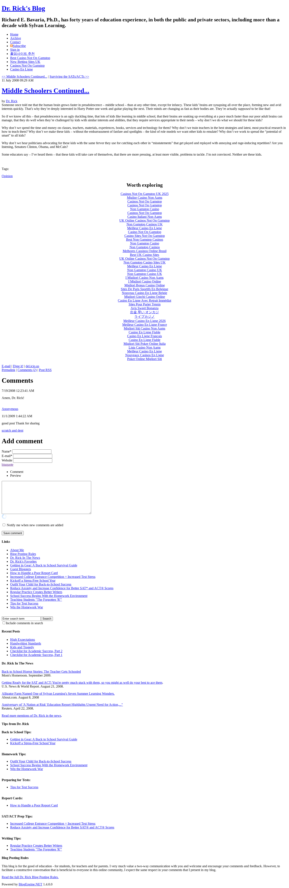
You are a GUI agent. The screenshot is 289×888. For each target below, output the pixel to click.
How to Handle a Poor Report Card (34, 573)
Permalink (8, 370)
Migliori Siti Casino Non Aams (144, 328)
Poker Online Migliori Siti (144, 359)
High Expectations (22, 639)
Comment (16, 472)
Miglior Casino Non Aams (144, 197)
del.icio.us (32, 366)
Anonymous (10, 409)
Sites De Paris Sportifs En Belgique (144, 289)
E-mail (6, 366)
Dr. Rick (11, 101)
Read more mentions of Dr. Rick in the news (31, 715)
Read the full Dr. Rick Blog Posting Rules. (30, 877)
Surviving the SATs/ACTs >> (69, 76)
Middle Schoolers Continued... (45, 90)
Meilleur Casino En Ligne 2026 (144, 321)
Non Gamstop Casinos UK (145, 224)
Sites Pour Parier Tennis (145, 304)
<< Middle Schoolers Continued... (24, 76)
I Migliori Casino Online (144, 281)
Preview (15, 475)
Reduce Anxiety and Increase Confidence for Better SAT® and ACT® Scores (62, 827)
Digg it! (18, 366)
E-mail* (7, 456)
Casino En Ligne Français (144, 336)
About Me (17, 550)
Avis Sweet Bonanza (144, 308)
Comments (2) (27, 370)
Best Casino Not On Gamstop (30, 58)
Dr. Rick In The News (25, 557)
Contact (15, 42)
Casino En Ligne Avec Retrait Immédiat (144, 300)
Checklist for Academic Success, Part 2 (36, 651)
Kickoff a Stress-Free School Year (32, 580)
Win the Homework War (26, 607)
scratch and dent (12, 430)
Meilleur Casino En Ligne (144, 228)
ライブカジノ (144, 316)
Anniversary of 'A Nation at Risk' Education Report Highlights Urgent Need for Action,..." (62, 704)
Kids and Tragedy (22, 647)
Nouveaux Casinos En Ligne (144, 355)
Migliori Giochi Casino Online (144, 296)
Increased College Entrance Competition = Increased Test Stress (52, 577)
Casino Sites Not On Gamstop (144, 236)
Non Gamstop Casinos (144, 247)
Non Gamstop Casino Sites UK (145, 262)
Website (7, 460)
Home (14, 34)
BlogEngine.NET (30, 884)
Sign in (15, 49)
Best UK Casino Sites (144, 255)
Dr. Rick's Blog (23, 8)
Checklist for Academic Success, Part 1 (36, 655)
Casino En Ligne (21, 69)
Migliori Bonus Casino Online (144, 285)
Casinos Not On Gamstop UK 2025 (145, 194)
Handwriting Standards (25, 643)
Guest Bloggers (20, 569)
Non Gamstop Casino (144, 209)
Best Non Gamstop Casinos (144, 239)
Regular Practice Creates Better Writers (36, 592)
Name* (6, 451)
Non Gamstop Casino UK (144, 270)
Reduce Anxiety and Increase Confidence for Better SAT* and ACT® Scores (61, 588)
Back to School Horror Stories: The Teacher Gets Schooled (41, 671)
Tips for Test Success (24, 603)
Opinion (7, 176)
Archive (15, 38)
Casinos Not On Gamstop (27, 65)
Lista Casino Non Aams (145, 347)
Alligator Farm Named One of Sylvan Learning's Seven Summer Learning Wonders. (58, 693)
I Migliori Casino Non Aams (144, 277)
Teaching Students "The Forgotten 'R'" (36, 599)
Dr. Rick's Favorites (23, 561)
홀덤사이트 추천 (22, 53)
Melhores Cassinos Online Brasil (145, 251)
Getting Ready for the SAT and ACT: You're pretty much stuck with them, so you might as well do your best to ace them (82, 682)
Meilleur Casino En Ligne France (144, 324)
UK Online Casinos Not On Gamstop (144, 220)
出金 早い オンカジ (144, 312)
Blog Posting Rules (23, 554)
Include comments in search (24, 623)
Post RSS (45, 370)
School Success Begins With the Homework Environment (48, 596)
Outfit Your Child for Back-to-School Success (40, 584)
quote (9, 464)
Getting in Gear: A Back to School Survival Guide (43, 565)
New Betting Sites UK (25, 62)
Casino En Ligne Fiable (144, 332)
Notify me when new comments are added (35, 525)
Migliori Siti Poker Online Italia (145, 343)
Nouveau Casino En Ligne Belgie (144, 293)
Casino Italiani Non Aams (144, 216)
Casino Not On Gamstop (144, 232)
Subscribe (19, 46)
